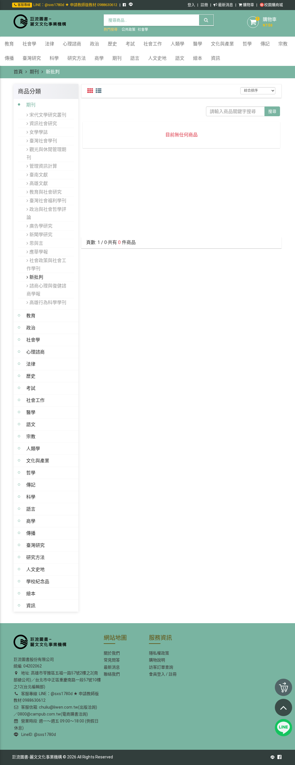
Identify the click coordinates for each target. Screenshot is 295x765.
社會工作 (35, 400)
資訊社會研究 (42, 123)
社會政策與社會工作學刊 (46, 264)
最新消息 (225, 5)
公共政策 (128, 30)
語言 (30, 509)
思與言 (35, 243)
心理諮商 (35, 352)
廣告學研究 (40, 226)
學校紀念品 (37, 581)
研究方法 (35, 557)
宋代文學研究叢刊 (47, 115)
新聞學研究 (40, 234)
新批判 (35, 277)
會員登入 (157, 674)
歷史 (30, 376)
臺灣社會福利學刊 (47, 200)
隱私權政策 (159, 653)
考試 (30, 388)
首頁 (18, 72)
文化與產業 (37, 460)
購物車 (248, 5)
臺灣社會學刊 (42, 141)
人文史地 (35, 569)
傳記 (30, 485)
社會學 (143, 30)
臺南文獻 (38, 174)
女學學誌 (38, 132)
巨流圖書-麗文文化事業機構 (37, 757)
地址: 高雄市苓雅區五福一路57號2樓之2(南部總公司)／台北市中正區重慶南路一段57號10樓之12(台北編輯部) (57, 680)
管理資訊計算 (42, 166)
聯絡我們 (112, 674)
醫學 (30, 412)
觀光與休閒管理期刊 (46, 153)
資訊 (30, 605)
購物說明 (157, 660)
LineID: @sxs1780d (38, 734)
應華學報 (38, 252)
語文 (30, 424)
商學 (30, 521)
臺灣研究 (35, 545)
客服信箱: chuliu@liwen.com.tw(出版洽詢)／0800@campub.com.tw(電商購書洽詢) (55, 710)
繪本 (30, 593)
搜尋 (272, 111)
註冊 (204, 5)
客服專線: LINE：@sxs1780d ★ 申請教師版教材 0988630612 (56, 697)
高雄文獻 (38, 183)
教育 (30, 315)
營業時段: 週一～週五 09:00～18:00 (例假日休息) (56, 724)
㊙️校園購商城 (271, 5)
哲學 (30, 473)
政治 (30, 328)
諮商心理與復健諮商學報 (46, 290)
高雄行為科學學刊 (47, 302)
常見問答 (112, 660)
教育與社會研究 (45, 192)
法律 (30, 364)
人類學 (33, 448)
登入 (191, 5)
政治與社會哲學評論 (46, 213)
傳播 (30, 533)
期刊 (34, 72)
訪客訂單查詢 (161, 667)
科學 (30, 497)
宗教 (30, 436)
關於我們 (112, 653)
